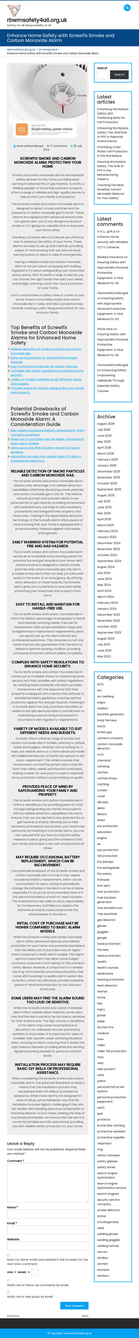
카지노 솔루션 (106, 231)
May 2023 (104, 656)
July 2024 (104, 573)
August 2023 (105, 638)
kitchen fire (105, 1027)
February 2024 (107, 603)
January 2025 (106, 537)
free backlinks (107, 914)
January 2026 (106, 465)
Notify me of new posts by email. (30, 1297)
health (101, 962)
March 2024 (105, 597)
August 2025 (106, 495)
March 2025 (105, 525)
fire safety (104, 874)
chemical (103, 760)
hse (99, 1003)
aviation (102, 708)
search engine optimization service (111, 1185)
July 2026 (103, 430)
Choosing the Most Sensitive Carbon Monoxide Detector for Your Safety (111, 191)
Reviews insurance (110, 257)
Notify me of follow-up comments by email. (38, 1285)
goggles (102, 932)
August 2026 (106, 424)
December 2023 (108, 615)
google (102, 938)
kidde (101, 1021)
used (100, 1228)
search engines (108, 1194)
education (104, 832)
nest (100, 1063)
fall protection (107, 856)
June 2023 (104, 650)
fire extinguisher (108, 868)
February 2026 (107, 459)
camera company (110, 738)
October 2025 (107, 483)
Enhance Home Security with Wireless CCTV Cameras (112, 242)
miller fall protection (111, 1051)
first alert (103, 886)
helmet (102, 991)
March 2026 (105, 453)
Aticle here (105, 329)
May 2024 (104, 585)
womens (103, 1270)
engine (102, 838)
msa (100, 1057)
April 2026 (104, 448)
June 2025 (104, 507)
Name (12, 1207)
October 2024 (107, 555)
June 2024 (104, 579)
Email (12, 1223)
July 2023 (103, 644)
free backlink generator (106, 900)
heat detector (107, 985)
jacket (101, 1015)
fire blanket (105, 862)
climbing (103, 766)
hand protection (109, 944)
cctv (100, 754)
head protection (109, 956)
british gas (104, 732)
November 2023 (108, 621)
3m (99, 690)
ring (100, 1149)
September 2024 (109, 561)
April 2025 (104, 519)
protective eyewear (111, 1131)
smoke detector (108, 1210)
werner (102, 1252)
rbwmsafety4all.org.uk (37, 20)
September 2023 (109, 632)
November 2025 (108, 477)
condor (102, 790)
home (101, 997)
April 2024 (104, 591)
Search (102, 68)
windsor (102, 1258)
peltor (101, 1081)
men (100, 1039)
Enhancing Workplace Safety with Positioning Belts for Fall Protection (113, 115)
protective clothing (111, 1125)
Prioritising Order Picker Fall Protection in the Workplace (112, 151)
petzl (100, 1107)
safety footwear (108, 1155)
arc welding (105, 696)
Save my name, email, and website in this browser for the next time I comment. (47, 1262)
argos (101, 702)
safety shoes (106, 1167)
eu (99, 844)
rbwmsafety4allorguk (112, 293)
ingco (101, 1009)
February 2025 (107, 531)
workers (103, 1276)
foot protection (108, 892)
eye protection (108, 850)
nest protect (106, 1069)
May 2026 (104, 442)
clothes (102, 772)
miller (101, 1045)
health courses (107, 968)
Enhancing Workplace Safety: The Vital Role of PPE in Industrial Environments (113, 134)
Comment (15, 1161)
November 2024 (108, 549)
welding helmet (108, 1246)
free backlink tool (109, 908)
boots (101, 726)
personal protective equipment (111, 1099)
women (102, 1264)
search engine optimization (107, 1175)
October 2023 (107, 627)
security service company (108, 1202)
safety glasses (107, 1161)
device (102, 814)
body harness (107, 720)
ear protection (107, 826)
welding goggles (108, 1240)
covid (101, 796)
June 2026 (104, 436)
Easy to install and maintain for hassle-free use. (44, 366)
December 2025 (108, 471)
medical (103, 1033)
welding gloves (107, 1234)
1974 (100, 684)
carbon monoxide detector (109, 746)
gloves (101, 926)
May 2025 (104, 513)
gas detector (106, 920)
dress (101, 820)
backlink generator (111, 714)
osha (100, 1075)
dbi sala (102, 802)
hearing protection (110, 979)
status (101, 1216)
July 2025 (103, 501)
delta (101, 808)
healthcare (105, 973)
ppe (100, 1113)
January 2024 (107, 609)
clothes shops (107, 778)
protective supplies (111, 1137)
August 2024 (106, 567)
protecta (103, 1119)
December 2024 (109, 543)
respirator (104, 1143)
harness (103, 950)
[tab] (117, 8)
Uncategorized (48, 49)
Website (13, 1239)
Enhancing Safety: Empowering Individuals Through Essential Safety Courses (112, 380)
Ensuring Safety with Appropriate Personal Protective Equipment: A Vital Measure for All (111, 308)
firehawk (103, 880)
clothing (103, 784)
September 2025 (109, 489)
